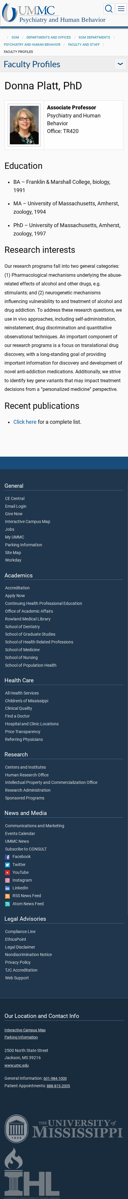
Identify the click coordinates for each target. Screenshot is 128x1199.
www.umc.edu (16, 1065)
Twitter (18, 864)
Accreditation (17, 588)
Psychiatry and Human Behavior (62, 19)
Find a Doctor (17, 716)
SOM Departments (94, 37)
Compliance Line (20, 931)
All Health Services (22, 693)
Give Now (14, 514)
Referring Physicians (24, 739)
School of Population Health (31, 665)
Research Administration (28, 790)
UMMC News (17, 841)
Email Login (15, 506)
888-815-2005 (58, 1086)
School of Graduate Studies (30, 634)
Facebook (20, 856)
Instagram (21, 880)
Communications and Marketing (34, 826)
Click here (25, 422)
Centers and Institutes (25, 767)
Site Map (13, 552)
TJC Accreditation (21, 970)
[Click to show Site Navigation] (121, 8)
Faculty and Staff (84, 45)
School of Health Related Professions (39, 642)
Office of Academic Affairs (29, 611)
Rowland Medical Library (28, 619)
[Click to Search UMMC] (109, 8)
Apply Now (15, 596)
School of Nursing (21, 657)
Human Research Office (27, 775)
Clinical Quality (18, 708)
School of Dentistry (22, 627)
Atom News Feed (27, 904)
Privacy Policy (18, 962)
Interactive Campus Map (27, 521)
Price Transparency (22, 732)
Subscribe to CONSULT (26, 849)
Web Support (17, 978)
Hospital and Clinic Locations (32, 724)
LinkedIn (19, 888)
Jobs (9, 529)
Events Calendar (20, 833)
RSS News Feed (25, 896)
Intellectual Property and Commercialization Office (51, 782)
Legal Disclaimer (20, 947)
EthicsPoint (15, 939)
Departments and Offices (48, 37)
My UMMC (14, 537)
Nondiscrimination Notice (28, 954)
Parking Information (23, 545)
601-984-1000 (55, 1078)
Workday (13, 560)
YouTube (19, 872)
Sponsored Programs (24, 798)
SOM (15, 37)
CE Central (14, 498)
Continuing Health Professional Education (43, 603)
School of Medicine (22, 650)
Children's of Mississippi (26, 701)
